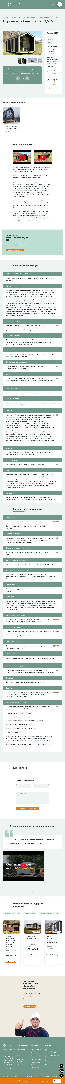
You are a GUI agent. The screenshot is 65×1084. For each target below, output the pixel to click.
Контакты (49, 1045)
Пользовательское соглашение (38, 1076)
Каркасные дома (37, 1053)
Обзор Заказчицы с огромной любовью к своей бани (34, 839)
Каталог (34, 1045)
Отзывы (19, 1056)
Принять (56, 1081)
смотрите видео (36, 330)
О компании (22, 1045)
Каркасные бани (30, 913)
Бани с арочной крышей (12, 913)
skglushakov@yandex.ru (33, 993)
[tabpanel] (32, 857)
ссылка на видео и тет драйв (27, 634)
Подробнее (10, 961)
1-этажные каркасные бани (49, 913)
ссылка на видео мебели (23, 344)
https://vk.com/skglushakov (32, 1000)
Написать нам (29, 1006)
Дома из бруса (36, 1049)
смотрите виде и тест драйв (31, 621)
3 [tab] (35, 891)
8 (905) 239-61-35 (31, 996)
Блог (18, 1053)
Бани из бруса (36, 1056)
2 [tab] (32, 891)
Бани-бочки (35, 1067)
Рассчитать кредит (54, 89)
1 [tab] (29, 891)
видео (36, 380)
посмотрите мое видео (30, 440)
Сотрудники (21, 1064)
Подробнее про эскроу (14, 250)
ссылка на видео (29, 328)
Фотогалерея (21, 1049)
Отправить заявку (54, 79)
